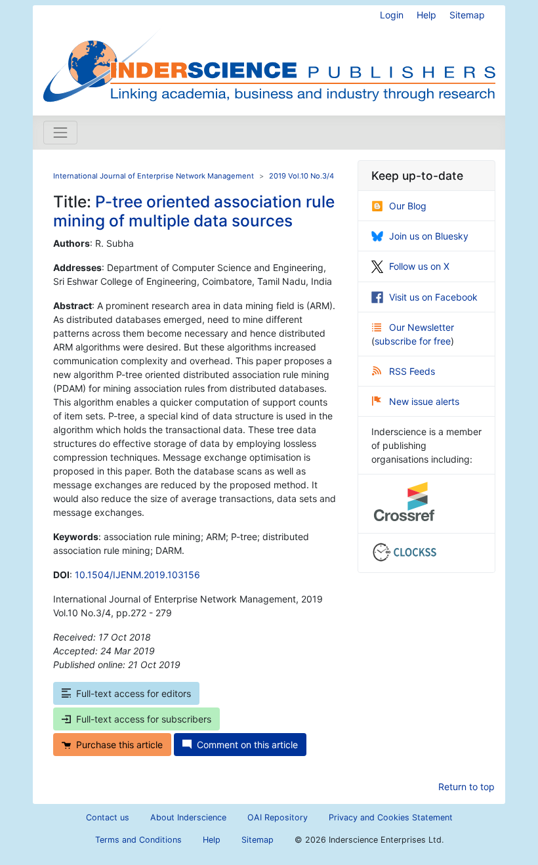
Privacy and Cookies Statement (391, 817)
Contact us (107, 817)
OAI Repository (277, 817)
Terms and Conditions (138, 840)
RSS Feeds (412, 371)
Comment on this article (247, 744)
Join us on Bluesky (428, 236)
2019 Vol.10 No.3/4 (301, 175)
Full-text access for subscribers (143, 719)
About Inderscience (188, 817)
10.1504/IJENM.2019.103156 (137, 574)
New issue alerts (424, 401)
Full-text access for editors (133, 693)
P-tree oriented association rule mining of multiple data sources (194, 211)
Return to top (466, 786)
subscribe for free (413, 341)
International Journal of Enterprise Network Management (153, 175)
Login (392, 14)
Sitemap (467, 14)
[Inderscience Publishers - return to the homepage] (269, 55)
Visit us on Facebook (433, 297)
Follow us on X (419, 266)
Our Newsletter (421, 327)
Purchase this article (119, 744)
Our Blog (407, 205)
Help (426, 14)
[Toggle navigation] (60, 132)
